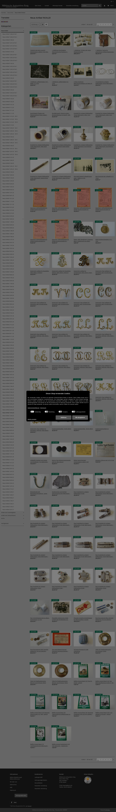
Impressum (43, 408)
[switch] (32, 412)
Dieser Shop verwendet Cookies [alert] (58, 393)
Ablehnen (63, 417)
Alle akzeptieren (80, 417)
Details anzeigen (32, 419)
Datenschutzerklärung (33, 408)
